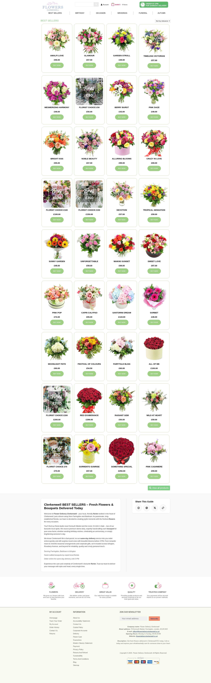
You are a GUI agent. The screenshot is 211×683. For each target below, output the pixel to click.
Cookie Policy (78, 627)
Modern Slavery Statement (82, 643)
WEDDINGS (122, 13)
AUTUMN (161, 13)
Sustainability (78, 656)
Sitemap (76, 665)
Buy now (57, 65)
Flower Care (77, 637)
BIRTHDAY (79, 13)
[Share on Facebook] (138, 508)
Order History (54, 627)
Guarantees (77, 640)
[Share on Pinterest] (146, 508)
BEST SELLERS (55, 13)
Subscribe (154, 619)
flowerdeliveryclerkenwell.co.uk (147, 636)
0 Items (124, 5)
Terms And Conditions (81, 659)
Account (105, 5)
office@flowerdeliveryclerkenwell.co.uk (146, 631)
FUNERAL (143, 13)
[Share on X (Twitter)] (155, 508)
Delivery (76, 634)
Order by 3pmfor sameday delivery (156, 4)
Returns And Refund (80, 652)
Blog (74, 662)
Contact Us (53, 630)
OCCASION (101, 13)
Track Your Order (55, 621)
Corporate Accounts (80, 630)
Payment (76, 646)
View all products (160, 488)
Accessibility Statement (81, 621)
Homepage (53, 618)
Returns (52, 634)
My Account (53, 624)
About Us (76, 618)
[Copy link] (163, 508)
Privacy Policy (78, 649)
